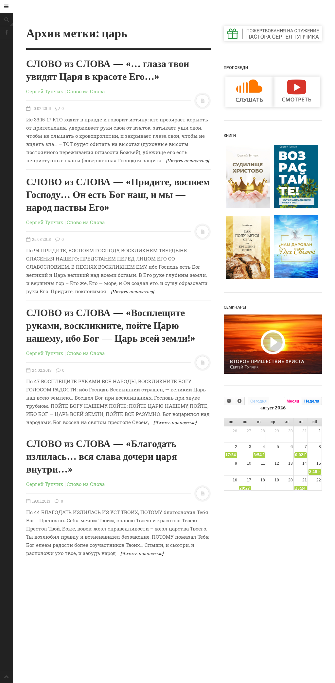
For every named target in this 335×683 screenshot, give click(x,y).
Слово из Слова (86, 91)
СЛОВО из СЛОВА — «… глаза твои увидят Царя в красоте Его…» (107, 70)
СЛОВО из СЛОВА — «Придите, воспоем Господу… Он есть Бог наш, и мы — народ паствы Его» (118, 195)
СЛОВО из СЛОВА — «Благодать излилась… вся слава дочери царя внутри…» (101, 457)
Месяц (293, 401)
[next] (239, 401)
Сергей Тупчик (44, 91)
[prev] (229, 401)
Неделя (311, 401)
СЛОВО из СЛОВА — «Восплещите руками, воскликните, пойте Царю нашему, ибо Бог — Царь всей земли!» (110, 326)
